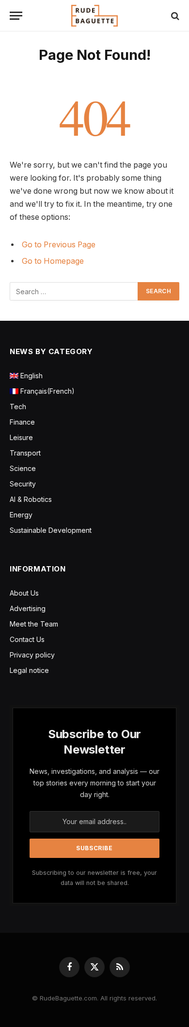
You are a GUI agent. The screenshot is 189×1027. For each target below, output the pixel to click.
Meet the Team (34, 624)
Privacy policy (32, 655)
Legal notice (29, 670)
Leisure (21, 437)
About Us (24, 593)
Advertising (28, 608)
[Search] (174, 16)
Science (23, 468)
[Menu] (16, 16)
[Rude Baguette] (94, 15)
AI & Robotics (31, 499)
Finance (22, 422)
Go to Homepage (53, 261)
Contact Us (27, 639)
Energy (21, 515)
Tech (18, 406)
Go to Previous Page (58, 244)
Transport (25, 453)
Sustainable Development (51, 530)
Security (23, 484)
